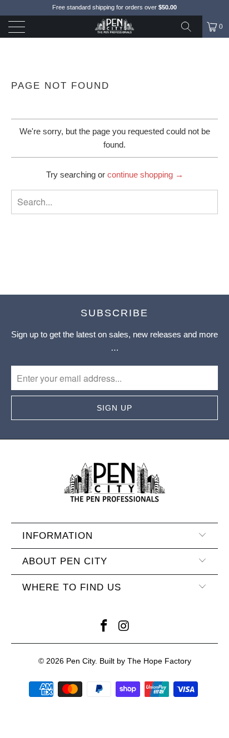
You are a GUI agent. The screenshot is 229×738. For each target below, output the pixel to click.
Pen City (80, 660)
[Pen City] (114, 27)
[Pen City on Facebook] (104, 626)
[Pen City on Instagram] (124, 626)
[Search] (190, 27)
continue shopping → (145, 174)
